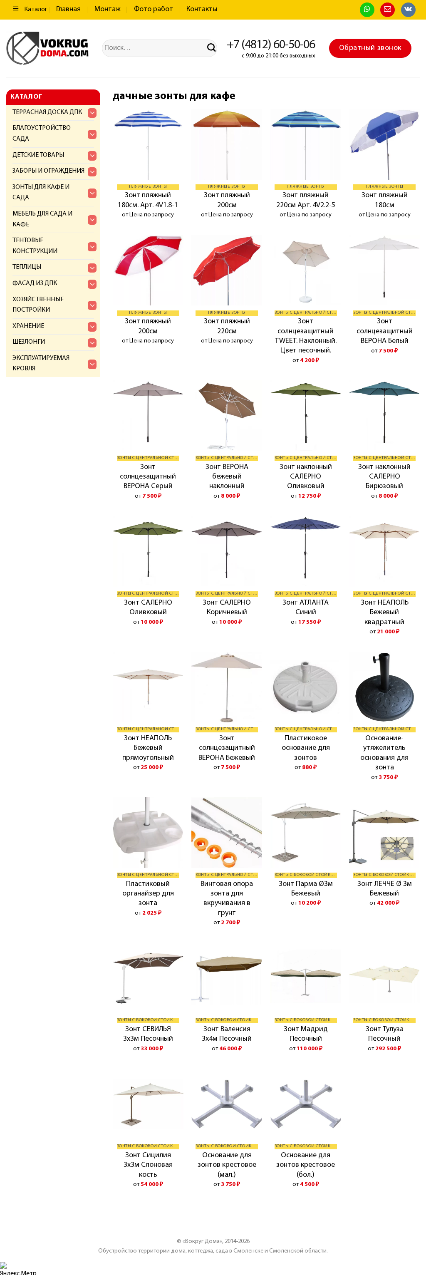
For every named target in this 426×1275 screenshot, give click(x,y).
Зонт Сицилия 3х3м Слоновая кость (148, 1165)
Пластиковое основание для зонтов (306, 748)
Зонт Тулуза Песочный (385, 1034)
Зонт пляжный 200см (227, 200)
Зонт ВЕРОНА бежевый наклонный (227, 477)
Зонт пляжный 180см (385, 200)
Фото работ (153, 9)
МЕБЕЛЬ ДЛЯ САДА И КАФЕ (42, 219)
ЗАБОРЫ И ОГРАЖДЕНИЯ (48, 171)
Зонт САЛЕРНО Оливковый (148, 607)
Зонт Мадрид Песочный (306, 1034)
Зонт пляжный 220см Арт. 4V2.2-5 (305, 200)
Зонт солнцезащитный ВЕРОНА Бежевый (226, 748)
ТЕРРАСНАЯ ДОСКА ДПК (47, 112)
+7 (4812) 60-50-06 (271, 45)
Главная (68, 9)
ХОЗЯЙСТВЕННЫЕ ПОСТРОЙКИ (38, 305)
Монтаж (107, 9)
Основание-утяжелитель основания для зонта (384, 753)
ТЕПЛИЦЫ (26, 267)
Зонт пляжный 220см (227, 326)
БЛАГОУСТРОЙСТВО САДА (41, 133)
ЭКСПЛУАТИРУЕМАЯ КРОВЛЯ (40, 363)
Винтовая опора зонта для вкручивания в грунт (227, 899)
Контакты (202, 9)
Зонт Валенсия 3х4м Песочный (227, 1034)
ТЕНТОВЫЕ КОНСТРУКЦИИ (34, 246)
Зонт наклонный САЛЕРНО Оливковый (306, 477)
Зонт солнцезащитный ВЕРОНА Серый (148, 477)
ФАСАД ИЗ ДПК (34, 283)
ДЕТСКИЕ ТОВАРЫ (38, 155)
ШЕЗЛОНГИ (28, 342)
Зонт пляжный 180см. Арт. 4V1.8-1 (148, 200)
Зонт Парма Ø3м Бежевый (306, 889)
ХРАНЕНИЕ (28, 326)
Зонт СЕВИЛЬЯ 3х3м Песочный (148, 1034)
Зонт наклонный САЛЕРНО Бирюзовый (384, 477)
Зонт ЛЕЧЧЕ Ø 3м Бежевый (384, 889)
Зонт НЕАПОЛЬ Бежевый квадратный (385, 612)
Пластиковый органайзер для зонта (148, 894)
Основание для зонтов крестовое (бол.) (305, 1165)
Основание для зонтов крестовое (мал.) (227, 1165)
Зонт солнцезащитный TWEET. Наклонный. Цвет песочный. (306, 336)
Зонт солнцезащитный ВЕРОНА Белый (385, 331)
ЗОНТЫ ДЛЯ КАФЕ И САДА (40, 192)
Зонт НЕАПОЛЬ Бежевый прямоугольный (148, 748)
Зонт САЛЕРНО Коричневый (227, 607)
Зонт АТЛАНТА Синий (305, 607)
